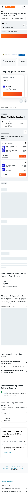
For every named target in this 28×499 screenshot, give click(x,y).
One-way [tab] (12, 132)
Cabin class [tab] (13, 441)
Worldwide (19, 466)
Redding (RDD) (7, 452)
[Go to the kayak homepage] (10, 7)
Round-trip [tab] (5, 132)
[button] (2, 7)
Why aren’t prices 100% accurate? (11, 491)
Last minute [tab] (21, 132)
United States (14, 468)
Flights (13, 466)
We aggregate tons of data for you (11, 488)
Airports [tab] (5, 441)
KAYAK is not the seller (8, 486)
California (21, 468)
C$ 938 (3, 13)
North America (6, 468)
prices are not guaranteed (7, 481)
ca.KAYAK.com (7, 466)
